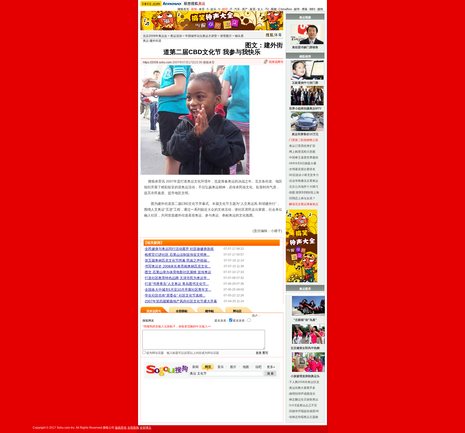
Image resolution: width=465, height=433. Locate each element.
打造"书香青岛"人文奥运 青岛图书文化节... (177, 284)
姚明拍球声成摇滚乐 (302, 393)
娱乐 (213, 9)
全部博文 (145, 427)
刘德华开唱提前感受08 (304, 411)
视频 (274, 9)
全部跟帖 (181, 311)
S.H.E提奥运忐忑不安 (303, 405)
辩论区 (237, 311)
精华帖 (209, 311)
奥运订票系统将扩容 (302, 146)
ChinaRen (285, 9)
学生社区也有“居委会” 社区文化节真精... (175, 295)
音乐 (220, 367)
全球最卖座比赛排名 (302, 169)
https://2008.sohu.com (157, 62)
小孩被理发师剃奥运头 (305, 376)
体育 (202, 9)
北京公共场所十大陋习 (303, 186)
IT (231, 9)
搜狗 (320, 9)
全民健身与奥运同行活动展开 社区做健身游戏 (179, 249)
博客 (305, 9)
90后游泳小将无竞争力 (304, 175)
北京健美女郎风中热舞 (305, 348)
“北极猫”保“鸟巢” (305, 320)
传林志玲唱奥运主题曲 (303, 417)
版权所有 (121, 427)
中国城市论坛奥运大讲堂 (201, 36)
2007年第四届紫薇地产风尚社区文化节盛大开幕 (181, 301)
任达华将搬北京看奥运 (303, 181)
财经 (225, 9)
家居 (253, 9)
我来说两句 (276, 62)
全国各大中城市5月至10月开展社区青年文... (178, 289)
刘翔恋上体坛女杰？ (302, 198)
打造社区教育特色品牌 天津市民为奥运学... (177, 278)
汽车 (237, 9)
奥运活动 (176, 36)
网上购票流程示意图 (302, 151)
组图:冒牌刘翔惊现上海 (304, 192)
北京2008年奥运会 (155, 36)
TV (267, 9)
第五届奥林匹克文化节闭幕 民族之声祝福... (177, 260)
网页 (208, 367)
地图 (246, 367)
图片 (233, 367)
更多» (271, 367)
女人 (260, 9)
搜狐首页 (183, 9)
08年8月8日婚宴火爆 (302, 163)
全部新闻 (133, 427)
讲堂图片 (226, 36)
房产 (245, 9)
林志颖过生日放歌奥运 (303, 399)
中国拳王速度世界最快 (303, 157)
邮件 (297, 9)
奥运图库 (305, 289)
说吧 (258, 367)
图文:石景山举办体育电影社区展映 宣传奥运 (178, 272)
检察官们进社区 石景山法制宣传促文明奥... (177, 255)
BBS (312, 9)
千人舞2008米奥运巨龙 (304, 382)
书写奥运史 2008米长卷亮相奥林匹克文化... (178, 266)
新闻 (194, 9)
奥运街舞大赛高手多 (302, 388)
